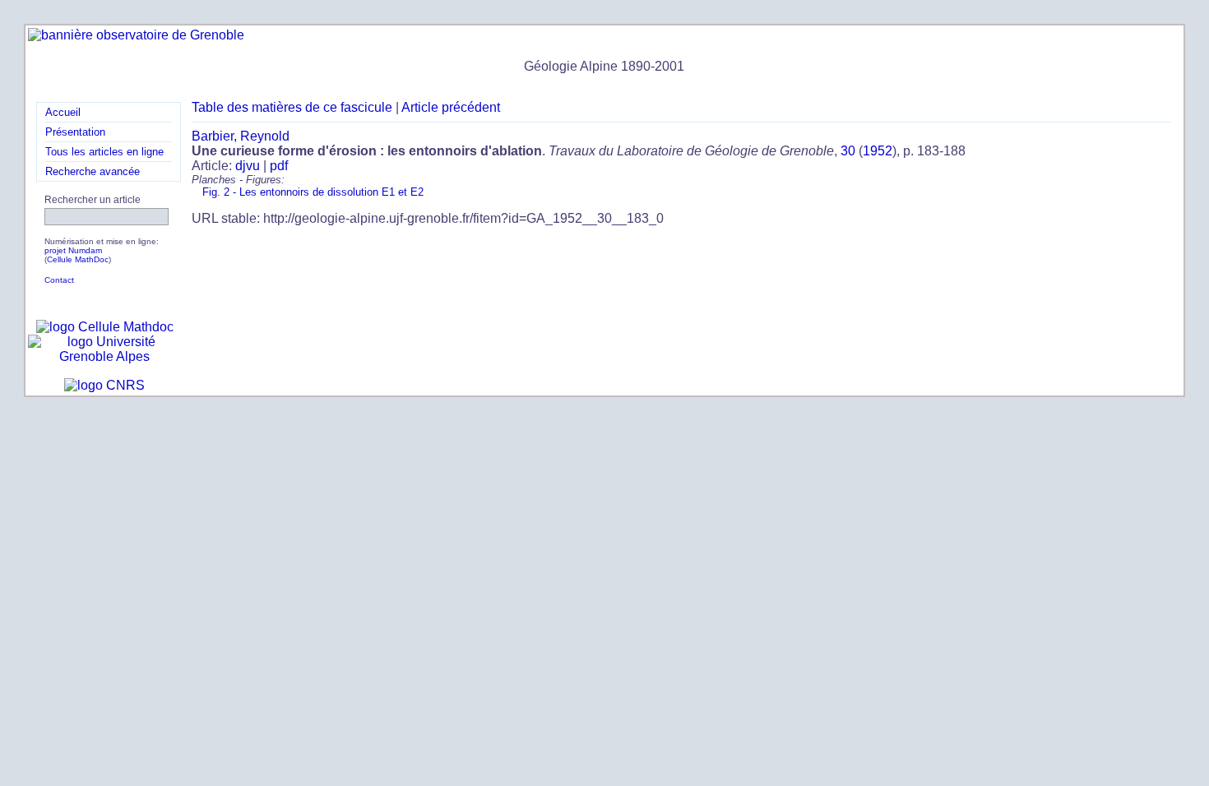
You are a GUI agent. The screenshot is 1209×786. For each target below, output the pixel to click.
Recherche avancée (92, 171)
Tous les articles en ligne (104, 152)
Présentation (75, 132)
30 (848, 151)
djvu (247, 166)
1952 (877, 151)
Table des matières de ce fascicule (292, 107)
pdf (279, 166)
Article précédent (450, 107)
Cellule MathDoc (78, 259)
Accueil (63, 112)
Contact (59, 279)
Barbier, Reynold (241, 136)
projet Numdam (73, 250)
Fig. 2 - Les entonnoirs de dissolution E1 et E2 (313, 192)
